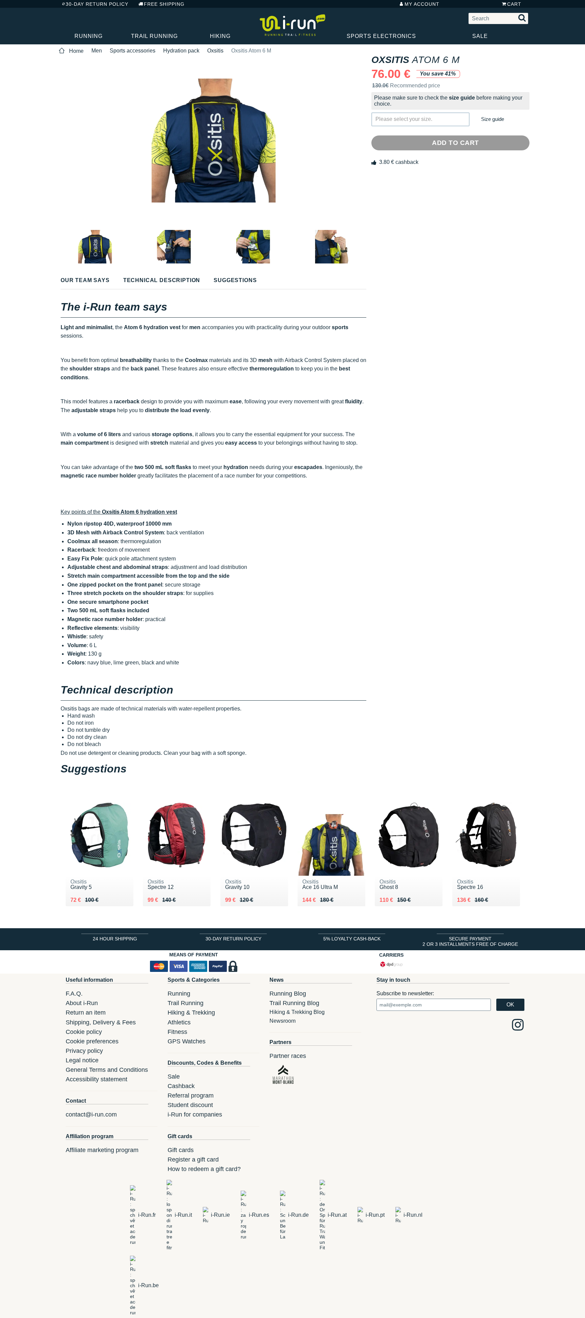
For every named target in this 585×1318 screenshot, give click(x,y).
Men (96, 51)
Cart (514, 4)
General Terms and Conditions (107, 1069)
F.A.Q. (74, 993)
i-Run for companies (195, 1114)
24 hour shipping (115, 938)
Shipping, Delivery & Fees (101, 1022)
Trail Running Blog (294, 1003)
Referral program (191, 1095)
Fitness (177, 1031)
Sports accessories (132, 51)
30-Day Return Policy (97, 4)
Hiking (220, 36)
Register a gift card (193, 1159)
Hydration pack (181, 51)
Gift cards (181, 1150)
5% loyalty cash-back (352, 938)
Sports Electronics (381, 36)
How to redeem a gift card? (204, 1169)
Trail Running (154, 36)
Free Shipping (164, 4)
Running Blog (287, 993)
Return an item (86, 1012)
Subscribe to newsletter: (405, 993)
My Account (422, 4)
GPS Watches (186, 1041)
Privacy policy (84, 1050)
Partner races (287, 1056)
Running (88, 36)
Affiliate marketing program (102, 1150)
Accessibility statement (96, 1079)
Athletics (179, 1022)
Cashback (181, 1086)
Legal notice (82, 1060)
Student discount (190, 1105)
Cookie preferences (92, 1041)
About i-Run (82, 1003)
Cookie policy (84, 1031)
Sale (480, 36)
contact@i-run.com (91, 1114)
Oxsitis (215, 51)
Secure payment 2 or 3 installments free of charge (470, 941)
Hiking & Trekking (191, 1012)
